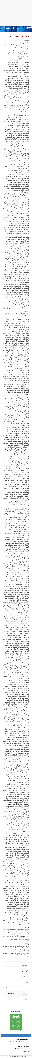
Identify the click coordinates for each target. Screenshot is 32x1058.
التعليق (26, 982)
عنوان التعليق (25, 976)
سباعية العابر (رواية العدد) (24, 1046)
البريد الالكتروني (24, 971)
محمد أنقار (26, 40)
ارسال (25, 999)
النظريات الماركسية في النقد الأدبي (22, 1048)
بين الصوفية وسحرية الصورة (23, 1039)
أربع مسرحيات (26, 1051)
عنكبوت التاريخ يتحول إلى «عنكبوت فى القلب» (19, 1041)
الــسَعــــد (27, 1044)
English (8, 28)
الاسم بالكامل (25, 965)
